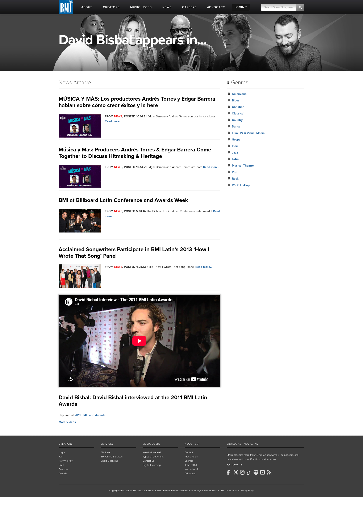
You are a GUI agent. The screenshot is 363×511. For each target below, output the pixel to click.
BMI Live (105, 452)
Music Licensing (109, 460)
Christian (238, 107)
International (191, 469)
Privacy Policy (247, 490)
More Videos (67, 422)
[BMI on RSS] (270, 472)
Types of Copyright (153, 456)
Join (61, 456)
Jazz (235, 152)
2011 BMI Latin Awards (90, 415)
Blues (235, 100)
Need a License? (152, 452)
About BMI (192, 443)
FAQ (61, 465)
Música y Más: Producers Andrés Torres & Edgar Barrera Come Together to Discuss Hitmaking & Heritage (135, 152)
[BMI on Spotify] (256, 472)
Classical (238, 113)
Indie (235, 146)
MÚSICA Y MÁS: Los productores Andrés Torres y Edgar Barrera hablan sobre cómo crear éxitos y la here (137, 102)
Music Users (151, 443)
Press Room (191, 456)
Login (62, 452)
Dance (236, 126)
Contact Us (148, 460)
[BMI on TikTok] (250, 472)
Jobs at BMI (191, 465)
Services (107, 443)
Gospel (236, 139)
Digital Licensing (152, 465)
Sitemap (189, 460)
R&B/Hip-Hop (241, 185)
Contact (189, 452)
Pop (234, 172)
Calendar (63, 469)
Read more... (113, 121)
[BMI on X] (236, 472)
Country (237, 120)
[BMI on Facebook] (230, 472)
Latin (235, 159)
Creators (66, 443)
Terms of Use (232, 490)
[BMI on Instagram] (243, 472)
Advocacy (190, 473)
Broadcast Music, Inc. (243, 443)
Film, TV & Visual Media (248, 133)
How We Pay (65, 460)
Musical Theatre (243, 165)
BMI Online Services (112, 456)
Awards (63, 473)
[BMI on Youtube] (263, 472)
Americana (239, 94)
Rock (235, 178)
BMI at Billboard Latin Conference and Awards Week (123, 200)
